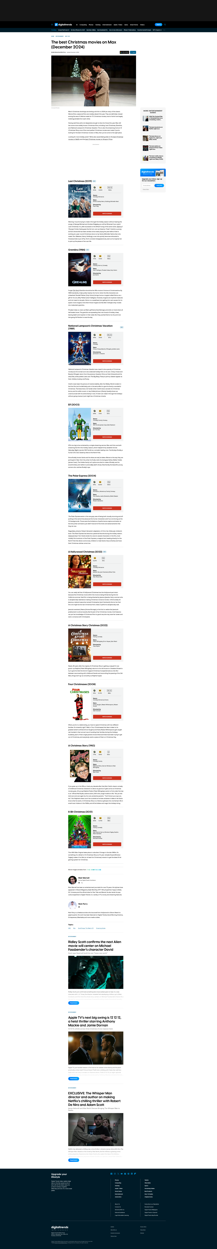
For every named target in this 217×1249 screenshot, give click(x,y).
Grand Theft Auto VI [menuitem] (63, 30)
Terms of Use (113, 1236)
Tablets (147, 1180)
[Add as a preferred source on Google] (124, 52)
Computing (118, 1183)
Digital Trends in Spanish (151, 1212)
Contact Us (118, 1207)
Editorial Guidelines (120, 1212)
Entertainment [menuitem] (107, 25)
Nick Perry (63, 52)
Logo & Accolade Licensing (122, 1215)
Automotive (118, 1197)
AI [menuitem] (76, 25)
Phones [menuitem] (91, 25)
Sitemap (142, 1233)
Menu (52, 24)
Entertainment (119, 1194)
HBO (69, 928)
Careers (112, 1226)
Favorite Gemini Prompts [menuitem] (144, 30)
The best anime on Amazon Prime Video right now (155, 147)
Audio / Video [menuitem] (118, 25)
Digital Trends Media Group (61, 1242)
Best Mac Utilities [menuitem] (91, 30)
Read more (73, 1003)
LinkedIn (132, 1174)
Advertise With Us (119, 1209)
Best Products (148, 1191)
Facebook (111, 1174)
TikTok (125, 1174)
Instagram (115, 1174)
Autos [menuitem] (126, 25)
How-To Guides (149, 1194)
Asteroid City (72, 536)
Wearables (148, 1183)
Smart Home (118, 1191)
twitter (82, 882)
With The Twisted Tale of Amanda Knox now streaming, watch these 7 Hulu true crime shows (156, 120)
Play (79, 832)
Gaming (117, 1186)
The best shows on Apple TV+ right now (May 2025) (155, 137)
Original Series (149, 1197)
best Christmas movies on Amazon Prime (98, 139)
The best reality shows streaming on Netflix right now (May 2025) (156, 157)
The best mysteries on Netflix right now (156, 128)
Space (146, 1186)
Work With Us (114, 1229)
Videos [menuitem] (142, 25)
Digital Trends (60, 27)
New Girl (93, 465)
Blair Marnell (56, 52)
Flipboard (135, 1174)
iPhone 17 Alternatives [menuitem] (130, 30)
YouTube (121, 1174)
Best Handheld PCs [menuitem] (102, 30)
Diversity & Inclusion (115, 1233)
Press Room (143, 1229)
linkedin (79, 882)
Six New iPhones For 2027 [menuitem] (78, 30)
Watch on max (107, 213)
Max (74, 928)
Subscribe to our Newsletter (152, 1204)
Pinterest (128, 1174)
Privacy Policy (146, 189)
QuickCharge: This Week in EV (86, 928)
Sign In (158, 25)
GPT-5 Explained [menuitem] (157, 30)
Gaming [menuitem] (97, 25)
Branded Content (149, 1207)
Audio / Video (118, 1188)
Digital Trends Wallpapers (151, 1209)
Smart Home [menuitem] (134, 25)
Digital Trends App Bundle (151, 1215)
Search (165, 24)
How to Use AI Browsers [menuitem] (115, 30)
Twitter (118, 1174)
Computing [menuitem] (83, 25)
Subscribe (159, 185)
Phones (117, 1180)
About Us (117, 1204)
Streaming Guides (100, 928)
